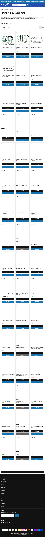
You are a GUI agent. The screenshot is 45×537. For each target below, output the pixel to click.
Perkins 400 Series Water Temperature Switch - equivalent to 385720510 (37, 348)
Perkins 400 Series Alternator (35, 374)
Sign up (17, 515)
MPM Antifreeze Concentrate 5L (21, 320)
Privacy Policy (3, 503)
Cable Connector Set (19, 401)
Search (2, 500)
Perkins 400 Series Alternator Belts (7, 347)
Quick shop (7, 53)
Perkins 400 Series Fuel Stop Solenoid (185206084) (22, 294)
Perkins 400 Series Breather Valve (21, 212)
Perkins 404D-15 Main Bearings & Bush (8, 103)
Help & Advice (3, 490)
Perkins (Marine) (3, 479)
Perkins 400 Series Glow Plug (20, 347)
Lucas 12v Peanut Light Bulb (6, 401)
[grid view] (40, 27)
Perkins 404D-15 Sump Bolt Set (21, 130)
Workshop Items (3, 488)
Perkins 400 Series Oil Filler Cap (36, 185)
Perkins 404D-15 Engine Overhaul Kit (7, 47)
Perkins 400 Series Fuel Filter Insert (36, 453)
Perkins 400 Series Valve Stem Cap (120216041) (36, 160)
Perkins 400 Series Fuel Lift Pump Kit (36, 240)
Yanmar (2, 485)
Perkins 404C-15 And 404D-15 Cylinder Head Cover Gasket (8, 76)
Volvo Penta (2, 484)
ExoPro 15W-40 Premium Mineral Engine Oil (21, 241)
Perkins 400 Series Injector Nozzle (7, 268)
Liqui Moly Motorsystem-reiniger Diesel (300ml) (37, 427)
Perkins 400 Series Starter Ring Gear (7, 240)
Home (2, 9)
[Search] (27, 5)
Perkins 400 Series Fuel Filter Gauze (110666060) (36, 213)
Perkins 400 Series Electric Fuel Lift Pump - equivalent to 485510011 (21, 375)
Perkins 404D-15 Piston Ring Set (21, 75)
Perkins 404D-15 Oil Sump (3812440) (7, 130)
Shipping (2, 491)
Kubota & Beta (3, 487)
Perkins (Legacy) (3, 482)
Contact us (2, 506)
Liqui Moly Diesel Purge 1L (6, 426)
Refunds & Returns (3, 505)
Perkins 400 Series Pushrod (6, 159)
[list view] (43, 27)
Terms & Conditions (3, 502)
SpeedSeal (2, 493)
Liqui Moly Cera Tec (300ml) (20, 426)
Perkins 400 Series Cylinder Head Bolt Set (36, 76)
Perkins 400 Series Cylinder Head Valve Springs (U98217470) (8, 213)
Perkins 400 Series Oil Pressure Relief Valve (22, 186)
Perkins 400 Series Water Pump (35, 293)
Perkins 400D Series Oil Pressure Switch (8, 374)
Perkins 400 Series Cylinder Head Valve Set (37, 130)
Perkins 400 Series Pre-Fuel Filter (36, 268)
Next (24, 465)
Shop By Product (3, 478)
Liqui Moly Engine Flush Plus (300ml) (22, 453)
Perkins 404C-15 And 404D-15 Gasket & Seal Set (22, 48)
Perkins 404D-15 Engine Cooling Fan (7, 320)
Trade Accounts (3, 494)
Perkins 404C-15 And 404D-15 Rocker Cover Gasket (36, 48)
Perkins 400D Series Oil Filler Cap (21, 159)
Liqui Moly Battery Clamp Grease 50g (36, 401)
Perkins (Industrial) (3, 481)
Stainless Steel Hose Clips (35, 320)
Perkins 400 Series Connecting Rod (36, 103)
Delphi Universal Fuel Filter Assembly (7, 293)
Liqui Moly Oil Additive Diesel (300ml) (7, 453)
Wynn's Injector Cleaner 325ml (21, 268)
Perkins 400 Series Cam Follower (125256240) (7, 186)
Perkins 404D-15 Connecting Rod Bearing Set (21, 104)
